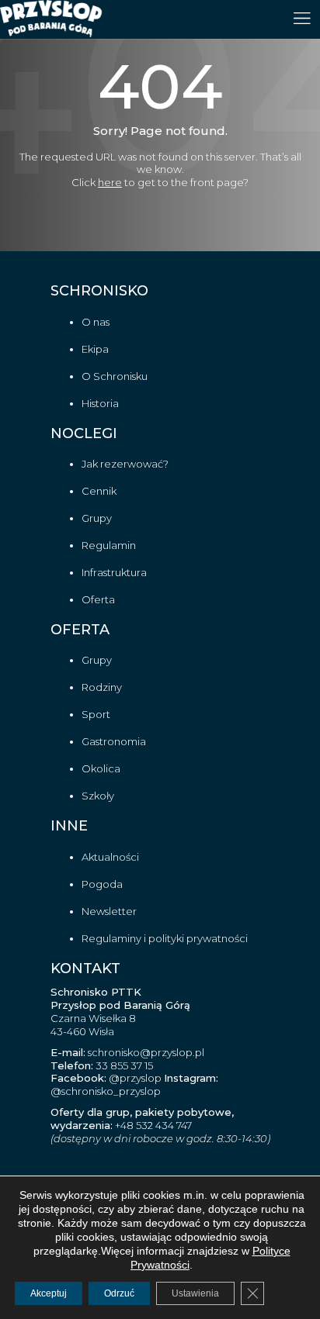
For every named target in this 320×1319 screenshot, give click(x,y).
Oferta (98, 599)
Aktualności (110, 857)
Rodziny (102, 687)
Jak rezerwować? (125, 464)
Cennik (99, 491)
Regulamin (109, 545)
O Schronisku (115, 376)
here (110, 182)
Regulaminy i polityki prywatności (165, 938)
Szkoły (98, 795)
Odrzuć (119, 1293)
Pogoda (102, 884)
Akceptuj (48, 1293)
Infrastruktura (114, 572)
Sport (96, 714)
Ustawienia (195, 1293)
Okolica (101, 768)
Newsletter (109, 911)
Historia (100, 403)
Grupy (97, 518)
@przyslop (134, 1078)
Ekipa (95, 349)
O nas (96, 322)
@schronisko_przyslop (105, 1091)
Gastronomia (114, 741)
